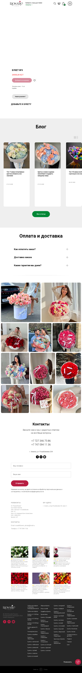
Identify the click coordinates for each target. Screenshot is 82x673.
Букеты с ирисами (72, 618)
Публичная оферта (33, 611)
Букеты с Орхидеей (46, 617)
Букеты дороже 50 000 (32, 628)
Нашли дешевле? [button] (20, 96)
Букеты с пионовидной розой (59, 612)
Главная (69, 642)
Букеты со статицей (46, 644)
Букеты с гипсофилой (70, 610)
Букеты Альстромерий (45, 625)
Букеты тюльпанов (72, 628)
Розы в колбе (44, 608)
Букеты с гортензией (72, 626)
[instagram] (44, 456)
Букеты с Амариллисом (45, 632)
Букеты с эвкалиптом (57, 642)
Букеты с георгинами (31, 638)
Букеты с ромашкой (33, 647)
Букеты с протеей (32, 650)
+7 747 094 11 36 (41, 444)
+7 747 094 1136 (22, 528)
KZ (59, 4)
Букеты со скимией (33, 656)
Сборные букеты (45, 605)
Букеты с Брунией (59, 629)
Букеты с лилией (58, 623)
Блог (68, 644)
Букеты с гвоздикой (59, 605)
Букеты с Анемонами (44, 636)
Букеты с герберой (59, 608)
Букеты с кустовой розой (59, 616)
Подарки (69, 639)
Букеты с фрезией (46, 647)
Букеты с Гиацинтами (57, 635)
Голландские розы (33, 631)
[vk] (41, 456)
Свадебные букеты (46, 611)
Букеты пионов (71, 631)
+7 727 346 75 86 (41, 440)
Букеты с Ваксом (45, 629)
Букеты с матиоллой (33, 641)
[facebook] (37, 456)
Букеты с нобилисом (33, 644)
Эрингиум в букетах (59, 639)
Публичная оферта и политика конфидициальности (33, 607)
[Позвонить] (78, 662)
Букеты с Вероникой (59, 631)
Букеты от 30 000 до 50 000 (33, 623)
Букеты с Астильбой (59, 626)
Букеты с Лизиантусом (44, 621)
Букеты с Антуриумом (44, 641)
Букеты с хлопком (45, 650)
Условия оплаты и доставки (72, 635)
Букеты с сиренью (32, 653)
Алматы (28, 5)
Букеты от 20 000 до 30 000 (33, 619)
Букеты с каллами (59, 620)
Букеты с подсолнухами (71, 622)
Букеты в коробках (33, 634)
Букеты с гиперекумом (70, 606)
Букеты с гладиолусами (71, 615)
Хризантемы (44, 614)
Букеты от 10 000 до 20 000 (33, 615)
